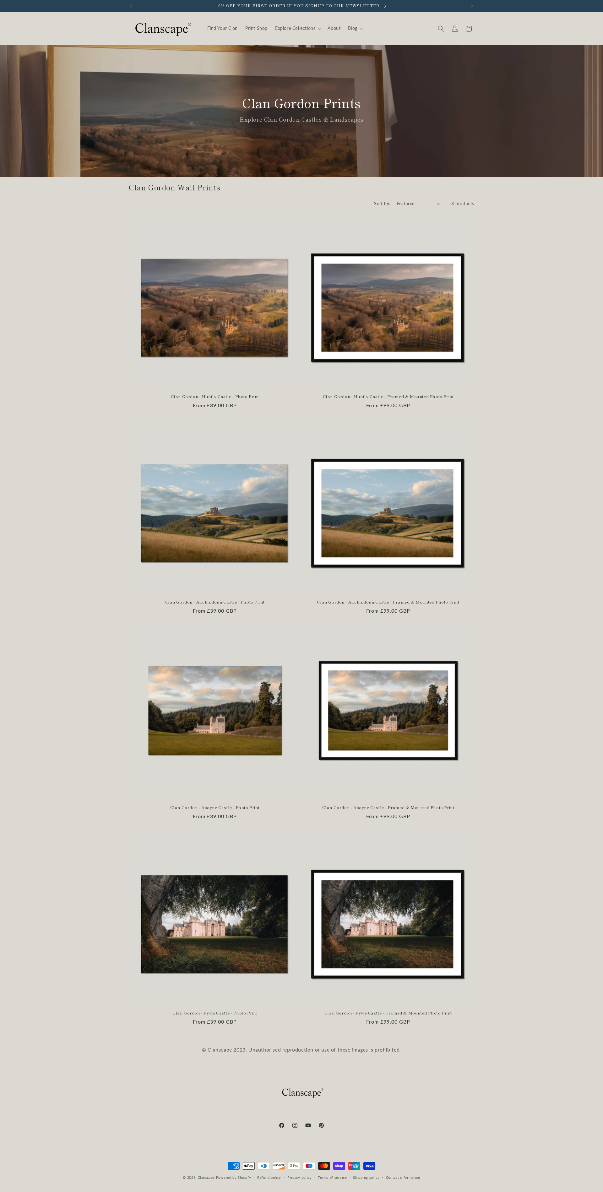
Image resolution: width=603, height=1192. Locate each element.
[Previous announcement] (131, 6)
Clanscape (206, 1177)
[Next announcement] (472, 6)
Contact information (403, 1177)
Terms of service (332, 1177)
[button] (297, 28)
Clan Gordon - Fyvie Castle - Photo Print (214, 1013)
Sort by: (382, 203)
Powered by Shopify (233, 1177)
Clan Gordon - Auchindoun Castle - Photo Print (215, 602)
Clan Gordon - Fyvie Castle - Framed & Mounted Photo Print (388, 1013)
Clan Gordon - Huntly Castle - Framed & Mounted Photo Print (388, 396)
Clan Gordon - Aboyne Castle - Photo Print (215, 807)
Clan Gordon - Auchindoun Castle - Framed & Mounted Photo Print (388, 602)
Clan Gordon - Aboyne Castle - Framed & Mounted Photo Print (388, 807)
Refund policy (269, 1177)
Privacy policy (299, 1177)
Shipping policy (366, 1177)
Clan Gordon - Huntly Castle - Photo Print (215, 396)
